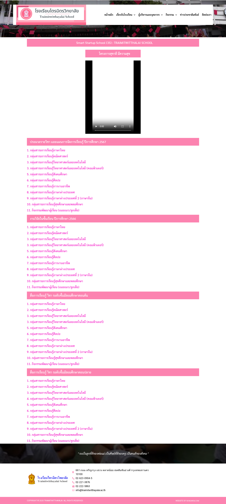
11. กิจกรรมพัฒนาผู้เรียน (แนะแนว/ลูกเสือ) (53, 210)
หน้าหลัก (108, 14)
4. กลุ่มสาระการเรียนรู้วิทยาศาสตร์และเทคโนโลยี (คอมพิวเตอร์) (65, 398)
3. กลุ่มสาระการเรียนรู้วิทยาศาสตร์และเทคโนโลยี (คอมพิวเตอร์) (65, 168)
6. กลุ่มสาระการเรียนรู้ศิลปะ (43, 180)
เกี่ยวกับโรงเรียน (124, 14)
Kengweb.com (192, 500)
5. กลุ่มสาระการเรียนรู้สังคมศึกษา (47, 174)
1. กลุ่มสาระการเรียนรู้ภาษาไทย (46, 150)
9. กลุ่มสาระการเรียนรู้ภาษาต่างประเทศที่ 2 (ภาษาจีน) (60, 198)
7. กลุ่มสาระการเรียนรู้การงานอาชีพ (48, 186)
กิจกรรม (170, 14)
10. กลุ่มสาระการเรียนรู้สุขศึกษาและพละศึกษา (55, 204)
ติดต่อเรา (206, 14)
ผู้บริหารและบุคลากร (149, 14)
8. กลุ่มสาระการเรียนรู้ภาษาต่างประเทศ (51, 192)
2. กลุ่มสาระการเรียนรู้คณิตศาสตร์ (47, 156)
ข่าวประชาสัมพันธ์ (189, 14)
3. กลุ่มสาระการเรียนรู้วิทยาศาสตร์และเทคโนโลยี (56, 162)
